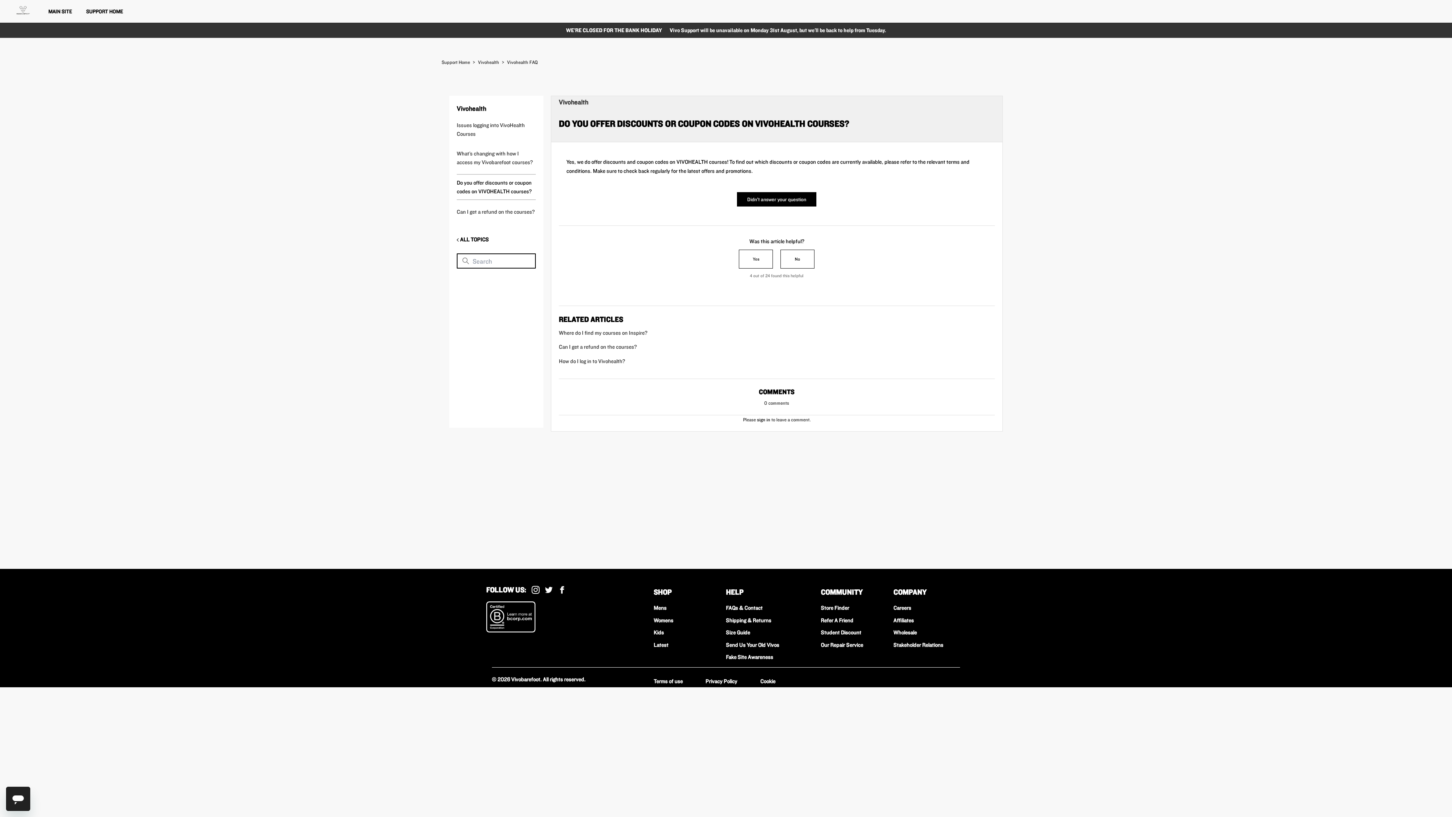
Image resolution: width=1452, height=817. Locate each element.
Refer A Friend (837, 620)
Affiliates (904, 620)
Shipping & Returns (748, 620)
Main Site (60, 11)
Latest (661, 644)
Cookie (768, 681)
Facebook (562, 590)
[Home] (23, 10)
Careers (902, 607)
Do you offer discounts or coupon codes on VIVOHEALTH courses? (494, 187)
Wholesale (905, 632)
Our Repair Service (842, 644)
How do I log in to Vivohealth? (592, 361)
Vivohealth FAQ (522, 62)
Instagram (536, 590)
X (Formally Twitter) (549, 590)
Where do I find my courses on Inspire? (603, 332)
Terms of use (668, 681)
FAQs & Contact (744, 607)
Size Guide (738, 632)
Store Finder (835, 607)
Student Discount (841, 632)
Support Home (104, 11)
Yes (756, 259)
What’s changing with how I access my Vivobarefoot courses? (495, 158)
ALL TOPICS (474, 239)
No (797, 259)
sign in (763, 419)
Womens (663, 620)
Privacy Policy (721, 681)
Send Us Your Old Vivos (752, 644)
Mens (660, 607)
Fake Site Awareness (749, 657)
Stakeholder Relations (918, 644)
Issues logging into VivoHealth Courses (491, 129)
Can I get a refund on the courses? (496, 211)
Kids (659, 632)
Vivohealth (488, 62)
